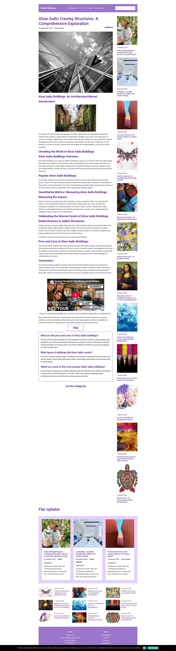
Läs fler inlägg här (75, 386)
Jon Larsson (59, 28)
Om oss (81, 8)
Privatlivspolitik (152, 648)
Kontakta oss (99, 8)
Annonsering (72, 8)
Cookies (89, 8)
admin (60, 559)
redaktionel (108, 27)
